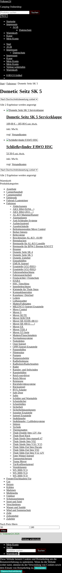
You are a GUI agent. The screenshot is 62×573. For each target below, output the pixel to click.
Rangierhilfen (19, 372)
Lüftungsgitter (20, 300)
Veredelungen (20, 467)
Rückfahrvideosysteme (24, 384)
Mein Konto (12, 38)
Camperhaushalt (14, 192)
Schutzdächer (19, 401)
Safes (15, 395)
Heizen (10, 484)
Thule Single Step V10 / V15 (27, 444)
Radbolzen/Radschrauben (25, 364)
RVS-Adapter (20, 389)
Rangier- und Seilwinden (25, 369)
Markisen (11, 490)
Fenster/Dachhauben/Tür (18, 478)
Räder (16, 366)
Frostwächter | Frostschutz (26, 278)
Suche (9, 547)
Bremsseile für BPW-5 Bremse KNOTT (33, 246)
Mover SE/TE (20, 315)
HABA (16, 280)
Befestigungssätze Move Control (29, 229)
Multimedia (12, 493)
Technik (17, 427)
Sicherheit (18, 407)
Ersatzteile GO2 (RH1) (24, 266)
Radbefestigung (20, 361)
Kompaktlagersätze (22, 292)
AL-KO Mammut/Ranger (25, 214)
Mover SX (18, 326)
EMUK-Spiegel (21, 263)
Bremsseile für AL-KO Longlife (29, 243)
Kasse (9, 35)
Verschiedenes (13, 504)
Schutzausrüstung (15, 498)
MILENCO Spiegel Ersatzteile (28, 306)
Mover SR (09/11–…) (24, 323)
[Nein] (24, 572)
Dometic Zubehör (22, 257)
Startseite (10, 21)
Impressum (11, 24)
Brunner (17, 249)
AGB (15, 27)
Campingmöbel (14, 194)
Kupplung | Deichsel (23, 295)
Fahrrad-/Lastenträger (17, 200)
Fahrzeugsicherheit (22, 275)
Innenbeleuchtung (22, 286)
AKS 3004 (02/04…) (23, 209)
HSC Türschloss (21, 283)
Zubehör (10, 518)
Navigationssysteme (23, 338)
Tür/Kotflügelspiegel (23, 464)
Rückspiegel (19, 387)
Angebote (11, 189)
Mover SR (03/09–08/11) (25, 321)
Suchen (34, 12)
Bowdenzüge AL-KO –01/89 (27, 237)
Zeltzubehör (12, 516)
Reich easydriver (21, 375)
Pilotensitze (18, 352)
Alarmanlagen (20, 217)
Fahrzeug (11, 83)
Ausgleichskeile (21, 226)
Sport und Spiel (14, 501)
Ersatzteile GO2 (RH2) (24, 269)
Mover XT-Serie (21, 332)
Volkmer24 (5, 1)
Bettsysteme (19, 235)
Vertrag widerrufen (15, 67)
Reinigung (18, 381)
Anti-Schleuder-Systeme (25, 220)
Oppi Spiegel (19, 343)
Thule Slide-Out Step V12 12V (28, 452)
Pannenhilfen (19, 349)
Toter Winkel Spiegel (23, 455)
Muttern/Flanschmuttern (25, 335)
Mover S (17, 312)
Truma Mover (20, 461)
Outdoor (10, 495)
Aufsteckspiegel (21, 223)
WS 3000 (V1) (20, 470)
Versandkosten (19, 134)
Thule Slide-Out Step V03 (26, 450)
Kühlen (10, 487)
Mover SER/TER (21, 318)
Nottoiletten (18, 341)
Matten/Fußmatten (22, 303)
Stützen (16, 424)
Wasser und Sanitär (16, 507)
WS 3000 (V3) (20, 475)
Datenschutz (25, 30)
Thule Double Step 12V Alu (27, 432)
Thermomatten (20, 430)
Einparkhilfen (19, 260)
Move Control (20, 309)
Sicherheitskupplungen (24, 409)
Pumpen (17, 355)
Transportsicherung (22, 458)
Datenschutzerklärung (11, 571)
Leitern (16, 298)
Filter (3, 531)
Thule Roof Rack (21, 435)
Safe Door (18, 392)
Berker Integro (20, 232)
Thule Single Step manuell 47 (27, 438)
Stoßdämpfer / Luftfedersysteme (29, 421)
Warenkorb (11, 33)
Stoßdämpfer (19, 418)
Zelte (8, 513)
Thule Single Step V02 (24, 441)
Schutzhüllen (19, 404)
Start (8, 44)
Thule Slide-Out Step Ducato (27, 447)
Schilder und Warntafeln (25, 398)
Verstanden (40, 568)
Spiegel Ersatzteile (22, 415)
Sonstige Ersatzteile (22, 412)
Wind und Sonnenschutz (18, 510)
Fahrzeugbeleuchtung (23, 272)
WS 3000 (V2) (20, 473)
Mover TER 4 (20, 329)
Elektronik (11, 197)
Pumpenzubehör (21, 358)
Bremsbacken (19, 240)
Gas (8, 481)
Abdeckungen (20, 206)
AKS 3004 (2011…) (23, 212)
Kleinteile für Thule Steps (25, 289)
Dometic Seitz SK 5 (23, 255)
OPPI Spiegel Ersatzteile (25, 346)
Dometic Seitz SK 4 (23, 252)
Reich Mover (19, 378)
